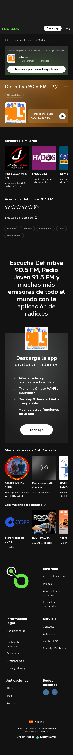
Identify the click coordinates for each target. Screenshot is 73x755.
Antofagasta (45, 229)
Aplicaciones (50, 634)
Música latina (14, 95)
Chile (61, 229)
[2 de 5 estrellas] (13, 207)
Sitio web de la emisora (19, 217)
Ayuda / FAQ (50, 641)
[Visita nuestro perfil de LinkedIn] (46, 692)
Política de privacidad (12, 644)
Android (11, 703)
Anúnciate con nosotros (52, 593)
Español (11, 229)
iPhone (10, 688)
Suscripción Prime (54, 648)
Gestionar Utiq (15, 661)
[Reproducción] (62, 116)
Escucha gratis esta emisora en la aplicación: (36, 50)
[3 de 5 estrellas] (19, 207)
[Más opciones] (65, 86)
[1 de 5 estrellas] (7, 207)
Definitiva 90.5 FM (41, 118)
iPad (9, 695)
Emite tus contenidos (50, 604)
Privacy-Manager (17, 668)
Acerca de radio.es (54, 576)
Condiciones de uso (15, 633)
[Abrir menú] (68, 28)
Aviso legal (13, 653)
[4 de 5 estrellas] (24, 207)
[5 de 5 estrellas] (30, 207)
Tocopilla (27, 229)
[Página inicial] (6, 40)
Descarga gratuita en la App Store (36, 69)
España (39, 721)
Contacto (48, 626)
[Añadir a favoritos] (55, 86)
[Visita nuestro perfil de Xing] (54, 692)
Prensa (47, 583)
